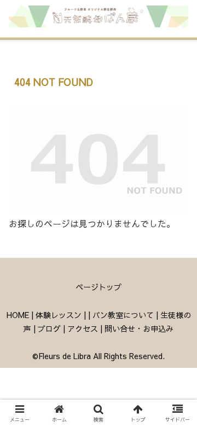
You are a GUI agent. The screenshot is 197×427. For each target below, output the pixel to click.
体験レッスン (59, 314)
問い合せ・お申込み (139, 328)
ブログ (49, 328)
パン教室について (123, 314)
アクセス (82, 328)
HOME (18, 314)
